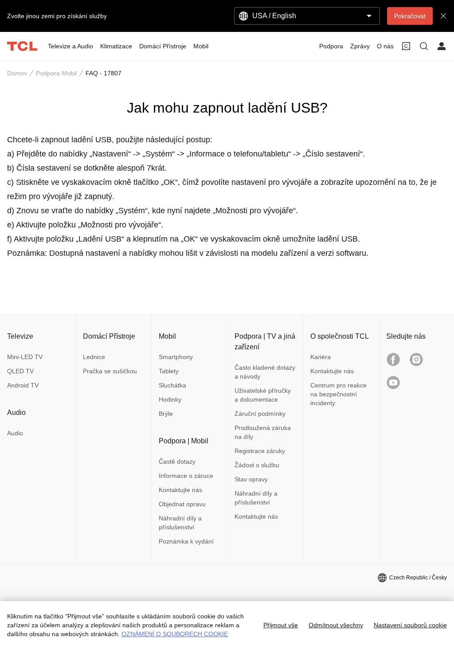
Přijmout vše (280, 625)
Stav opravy (251, 479)
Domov (17, 73)
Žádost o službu (257, 465)
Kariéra (320, 356)
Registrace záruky (260, 450)
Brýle (166, 413)
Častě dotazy (177, 461)
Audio (15, 433)
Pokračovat (410, 16)
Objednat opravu (182, 504)
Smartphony (176, 356)
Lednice (94, 356)
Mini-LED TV (25, 356)
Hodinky (170, 399)
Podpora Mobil (56, 73)
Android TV (23, 385)
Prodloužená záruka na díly (263, 432)
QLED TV (20, 371)
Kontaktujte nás (180, 489)
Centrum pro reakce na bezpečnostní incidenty (338, 394)
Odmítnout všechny (336, 625)
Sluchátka (172, 385)
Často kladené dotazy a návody (265, 372)
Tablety (169, 371)
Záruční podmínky (260, 413)
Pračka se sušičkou (110, 371)
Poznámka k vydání (186, 541)
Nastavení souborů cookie (410, 625)
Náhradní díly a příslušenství (180, 523)
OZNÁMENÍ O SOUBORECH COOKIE (174, 633)
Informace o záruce (186, 475)
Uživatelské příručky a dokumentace (263, 395)
